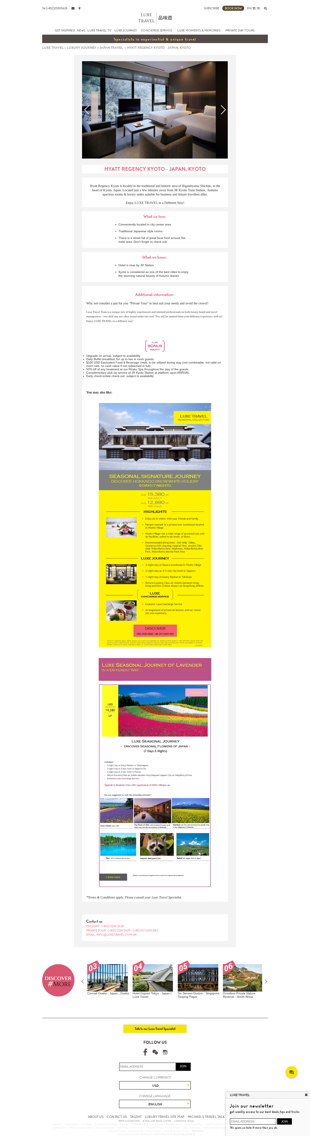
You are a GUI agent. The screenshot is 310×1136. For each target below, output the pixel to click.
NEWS (81, 30)
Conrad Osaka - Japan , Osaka (108, 993)
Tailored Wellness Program (216, 1127)
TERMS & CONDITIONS (129, 1121)
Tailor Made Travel (191, 1127)
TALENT (136, 1116)
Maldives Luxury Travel (81, 1127)
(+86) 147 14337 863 (145, 930)
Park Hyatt (157, 1124)
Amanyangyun (71, 1124)
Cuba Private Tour (194, 1124)
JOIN (183, 1066)
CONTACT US (117, 1116)
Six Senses (87, 1124)
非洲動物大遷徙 (140, 1124)
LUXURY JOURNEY (81, 47)
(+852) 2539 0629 (119, 930)
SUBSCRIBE (211, 8)
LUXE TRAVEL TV (99, 30)
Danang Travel (60, 1127)
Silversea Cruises (117, 1131)
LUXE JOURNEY (126, 30)
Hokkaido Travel (154, 1127)
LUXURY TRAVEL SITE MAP (165, 1116)
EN (249, 8)
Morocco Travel (172, 1127)
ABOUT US (96, 1116)
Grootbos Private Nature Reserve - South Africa (239, 995)
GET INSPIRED (65, 30)
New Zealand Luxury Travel (130, 1127)
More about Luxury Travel (176, 1131)
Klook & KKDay (136, 1131)
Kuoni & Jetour (154, 1131)
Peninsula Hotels (174, 1124)
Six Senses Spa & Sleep (106, 1124)
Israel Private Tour (215, 1124)
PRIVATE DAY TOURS (240, 30)
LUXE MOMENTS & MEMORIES (199, 30)
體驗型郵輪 (198, 1131)
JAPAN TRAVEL (111, 47)
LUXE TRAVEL (53, 47)
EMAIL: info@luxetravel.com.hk (111, 934)
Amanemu (57, 1124)
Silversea (124, 1124)
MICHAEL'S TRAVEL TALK (206, 1116)
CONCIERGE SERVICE (156, 30)
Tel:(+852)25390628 (54, 8)
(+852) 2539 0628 (112, 926)
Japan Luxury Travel (105, 1127)
